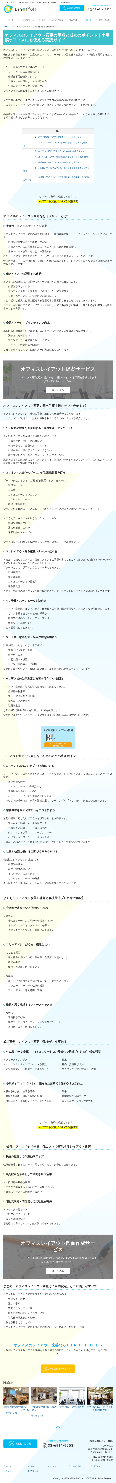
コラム (89, 20)
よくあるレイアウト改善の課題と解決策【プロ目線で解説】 (64, 157)
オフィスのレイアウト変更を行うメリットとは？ (59, 137)
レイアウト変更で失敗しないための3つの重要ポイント (62, 151)
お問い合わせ (104, 20)
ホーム (10, 20)
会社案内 (26, 20)
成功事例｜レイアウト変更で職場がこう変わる (58, 162)
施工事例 (73, 20)
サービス (42, 20)
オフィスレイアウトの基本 (72, 1407)
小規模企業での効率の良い (15, 1407)
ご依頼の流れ (57, 20)
